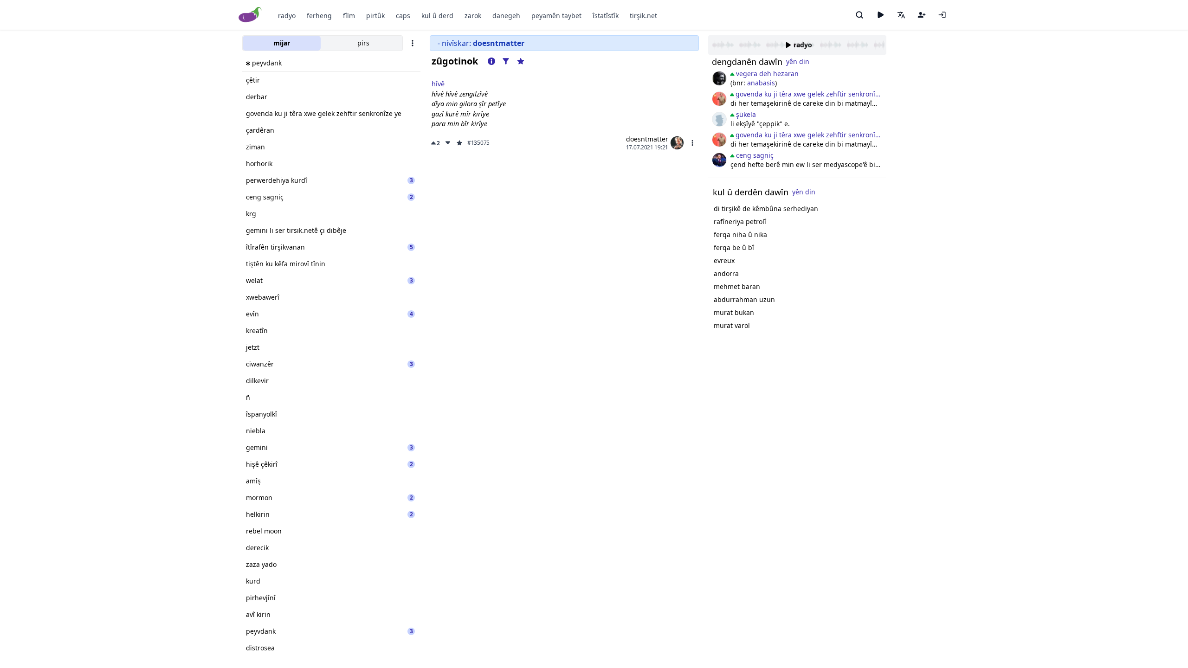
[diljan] (719, 78)
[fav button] (459, 143)
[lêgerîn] (859, 14)
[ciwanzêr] (719, 98)
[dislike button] (447, 142)
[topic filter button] (505, 61)
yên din (797, 61)
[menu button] (692, 142)
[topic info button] (491, 61)
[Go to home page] (250, 15)
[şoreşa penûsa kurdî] (719, 160)
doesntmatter (647, 139)
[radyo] (880, 15)
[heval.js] (719, 119)
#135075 (478, 143)
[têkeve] (942, 14)
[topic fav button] (520, 61)
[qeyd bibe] (921, 14)
